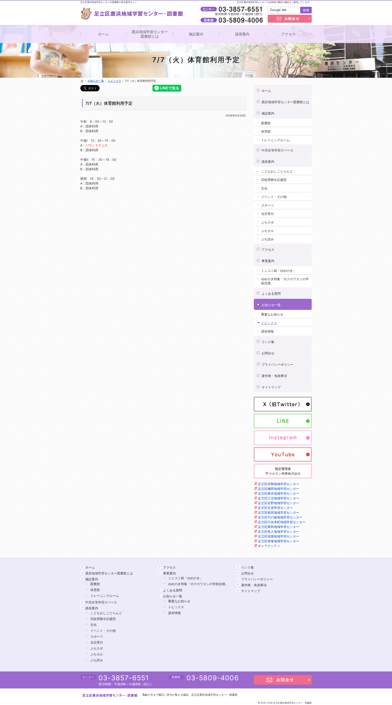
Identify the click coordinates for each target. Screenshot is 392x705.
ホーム (266, 90)
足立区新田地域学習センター (278, 512)
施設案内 (268, 113)
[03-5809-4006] (232, 20)
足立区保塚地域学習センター (278, 541)
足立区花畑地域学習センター (278, 536)
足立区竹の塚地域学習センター (280, 517)
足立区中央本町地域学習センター (282, 522)
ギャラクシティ (269, 546)
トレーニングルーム (275, 140)
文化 (264, 188)
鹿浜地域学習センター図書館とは (285, 102)
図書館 (266, 123)
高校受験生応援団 (274, 180)
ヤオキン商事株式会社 (285, 473)
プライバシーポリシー (277, 364)
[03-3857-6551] (232, 9)
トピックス (269, 323)
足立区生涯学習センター (275, 508)
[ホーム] (82, 81)
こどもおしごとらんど (277, 171)
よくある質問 (271, 293)
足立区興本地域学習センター (278, 493)
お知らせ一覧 (271, 305)
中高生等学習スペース (277, 150)
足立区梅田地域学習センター (278, 489)
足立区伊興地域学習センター (278, 484)
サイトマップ (271, 387)
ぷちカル (267, 231)
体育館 (266, 131)
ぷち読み (267, 239)
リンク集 (268, 342)
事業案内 (268, 261)
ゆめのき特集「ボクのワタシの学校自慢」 (285, 281)
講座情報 (267, 331)
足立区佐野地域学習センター (278, 503)
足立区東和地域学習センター (278, 527)
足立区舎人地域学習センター (278, 531)
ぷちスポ (267, 222)
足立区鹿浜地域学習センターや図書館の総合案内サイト (108, 2)
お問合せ (268, 353)
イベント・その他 (274, 197)
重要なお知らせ (272, 314)
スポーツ (267, 205)
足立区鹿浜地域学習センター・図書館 (214, 694)
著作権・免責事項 (274, 376)
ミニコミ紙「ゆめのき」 (278, 270)
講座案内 (268, 161)
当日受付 (267, 214)
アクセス (268, 249)
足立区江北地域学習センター (278, 498)
